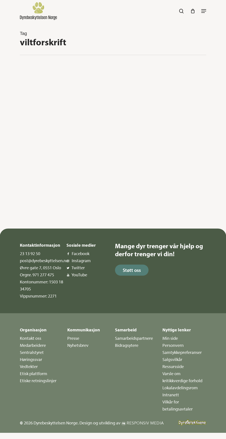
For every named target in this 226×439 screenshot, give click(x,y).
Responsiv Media (145, 423)
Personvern (173, 345)
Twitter (78, 267)
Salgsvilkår (172, 359)
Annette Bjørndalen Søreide (44, 210)
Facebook (80, 253)
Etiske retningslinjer (38, 380)
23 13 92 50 (30, 253)
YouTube (79, 274)
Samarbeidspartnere (134, 338)
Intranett (170, 394)
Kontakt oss (30, 338)
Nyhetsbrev (78, 345)
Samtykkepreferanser (182, 352)
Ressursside (173, 366)
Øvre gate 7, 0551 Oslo (40, 267)
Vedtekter (29, 366)
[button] (203, 11)
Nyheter (36, 71)
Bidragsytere (126, 345)
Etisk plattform (33, 373)
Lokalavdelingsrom (180, 387)
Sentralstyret (32, 352)
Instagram (81, 260)
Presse (73, 338)
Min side (170, 338)
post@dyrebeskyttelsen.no (44, 260)
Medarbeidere (33, 345)
